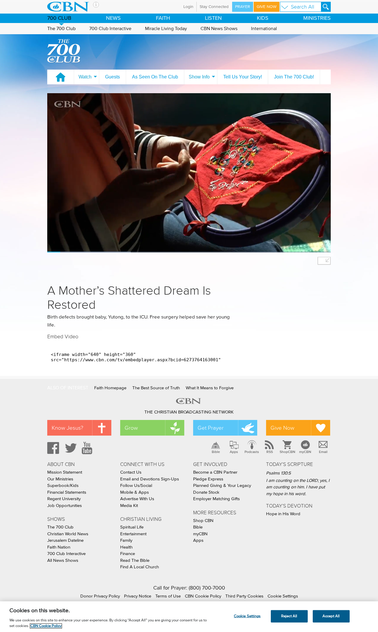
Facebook (52, 448)
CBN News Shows (219, 28)
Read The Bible (134, 560)
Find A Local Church (139, 567)
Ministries (317, 18)
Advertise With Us (137, 499)
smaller (324, 261)
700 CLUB (59, 18)
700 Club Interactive (110, 28)
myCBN (305, 452)
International (264, 28)
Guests (112, 76)
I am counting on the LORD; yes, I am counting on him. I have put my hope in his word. (298, 487)
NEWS (113, 18)
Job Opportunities (64, 505)
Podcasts (252, 452)
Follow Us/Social (136, 485)
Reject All (289, 616)
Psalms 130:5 (278, 473)
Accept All (331, 616)
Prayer (242, 7)
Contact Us (130, 472)
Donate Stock (206, 492)
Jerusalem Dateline (65, 540)
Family (126, 540)
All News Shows (62, 560)
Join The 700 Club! (294, 76)
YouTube (88, 448)
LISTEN (213, 18)
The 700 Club (61, 28)
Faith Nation (58, 547)
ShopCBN (287, 452)
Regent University (64, 499)
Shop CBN (203, 520)
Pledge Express (208, 479)
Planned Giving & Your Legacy (222, 485)
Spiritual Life (132, 527)
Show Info (199, 76)
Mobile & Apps (134, 492)
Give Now (266, 7)
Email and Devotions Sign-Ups (149, 479)
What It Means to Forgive (210, 388)
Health (126, 547)
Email (323, 452)
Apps (234, 452)
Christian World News (67, 534)
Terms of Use (168, 596)
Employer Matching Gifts (216, 499)
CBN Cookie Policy (203, 596)
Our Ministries (60, 479)
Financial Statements (66, 492)
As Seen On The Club (155, 76)
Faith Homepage (110, 388)
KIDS (262, 18)
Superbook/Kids (63, 485)
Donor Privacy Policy (100, 596)
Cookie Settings (283, 596)
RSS (269, 452)
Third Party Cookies (244, 596)
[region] (189, 616)
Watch (85, 76)
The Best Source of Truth (156, 388)
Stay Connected (214, 7)
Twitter (70, 448)
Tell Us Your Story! (242, 76)
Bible (216, 452)
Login (188, 7)
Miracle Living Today (166, 28)
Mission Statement (64, 472)
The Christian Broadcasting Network (189, 412)
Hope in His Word (283, 514)
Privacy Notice (137, 596)
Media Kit (129, 505)
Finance (127, 553)
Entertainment (133, 534)
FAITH (163, 18)
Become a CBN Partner (215, 472)
